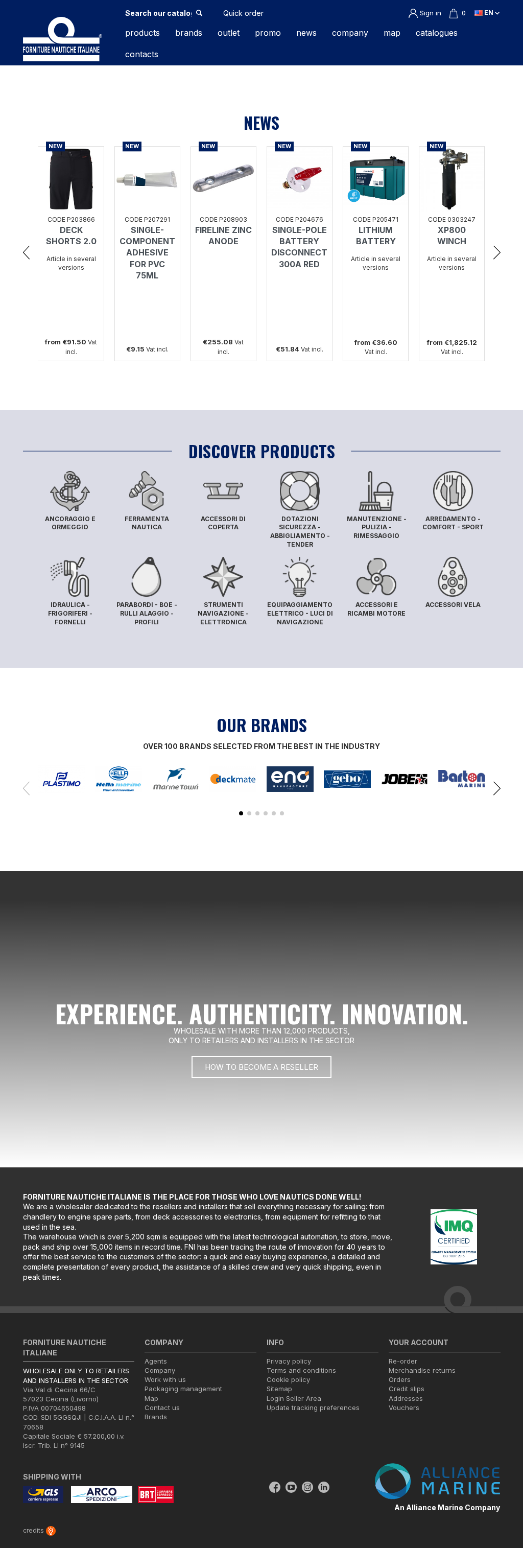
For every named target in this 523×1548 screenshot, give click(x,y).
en (489, 12)
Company (160, 1370)
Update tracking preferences (313, 1407)
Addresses (406, 1398)
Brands (156, 1417)
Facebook (274, 1487)
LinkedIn (323, 1487)
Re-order (403, 1361)
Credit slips (406, 1389)
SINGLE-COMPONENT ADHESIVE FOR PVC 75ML (147, 253)
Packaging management (183, 1389)
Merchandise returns (422, 1370)
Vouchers (404, 1407)
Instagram (307, 1487)
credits (34, 1530)
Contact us (162, 1407)
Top (503, 1499)
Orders (400, 1379)
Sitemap (279, 1389)
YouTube (291, 1487)
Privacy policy (289, 1361)
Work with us (165, 1379)
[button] (26, 251)
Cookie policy (288, 1379)
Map (151, 1398)
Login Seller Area (294, 1398)
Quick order (243, 13)
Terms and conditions (301, 1370)
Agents (156, 1361)
